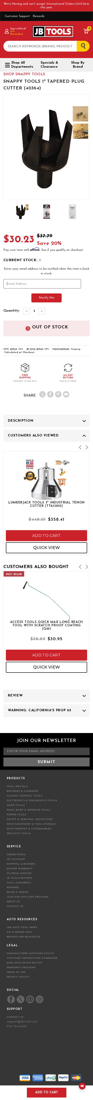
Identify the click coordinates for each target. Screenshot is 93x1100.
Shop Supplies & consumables (29, 829)
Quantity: (11, 310)
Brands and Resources (23, 937)
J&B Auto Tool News (22, 927)
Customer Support (17, 16)
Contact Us (15, 906)
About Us (13, 901)
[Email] (66, 394)
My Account (16, 859)
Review (15, 695)
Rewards (38, 16)
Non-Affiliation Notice (24, 963)
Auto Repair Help (19, 932)
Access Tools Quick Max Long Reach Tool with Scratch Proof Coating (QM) (46, 625)
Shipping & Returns (21, 864)
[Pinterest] (58, 394)
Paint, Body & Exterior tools (29, 810)
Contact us (15, 1017)
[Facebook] (50, 394)
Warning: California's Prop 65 (39, 710)
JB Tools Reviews (19, 878)
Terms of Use (16, 972)
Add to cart (46, 535)
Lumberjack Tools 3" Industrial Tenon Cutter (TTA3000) (46, 504)
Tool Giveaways (19, 883)
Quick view (46, 547)
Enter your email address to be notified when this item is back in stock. (46, 271)
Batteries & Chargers (22, 791)
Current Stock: (22, 260)
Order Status (16, 854)
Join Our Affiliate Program (28, 897)
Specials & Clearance (49, 65)
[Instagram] (39, 999)
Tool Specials (17, 786)
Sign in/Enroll (18, 28)
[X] (42, 394)
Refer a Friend (17, 892)
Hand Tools (16, 805)
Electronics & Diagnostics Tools (32, 800)
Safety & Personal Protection (30, 819)
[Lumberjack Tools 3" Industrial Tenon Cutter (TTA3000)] (46, 497)
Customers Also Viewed (33, 435)
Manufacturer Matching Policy (31, 953)
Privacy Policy (18, 977)
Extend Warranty (20, 869)
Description (20, 421)
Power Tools (16, 815)
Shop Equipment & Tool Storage (31, 824)
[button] (80, 447)
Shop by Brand (77, 65)
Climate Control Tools (24, 796)
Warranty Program (21, 967)
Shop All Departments (22, 65)
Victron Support (19, 873)
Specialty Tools (19, 833)
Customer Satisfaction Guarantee (32, 958)
